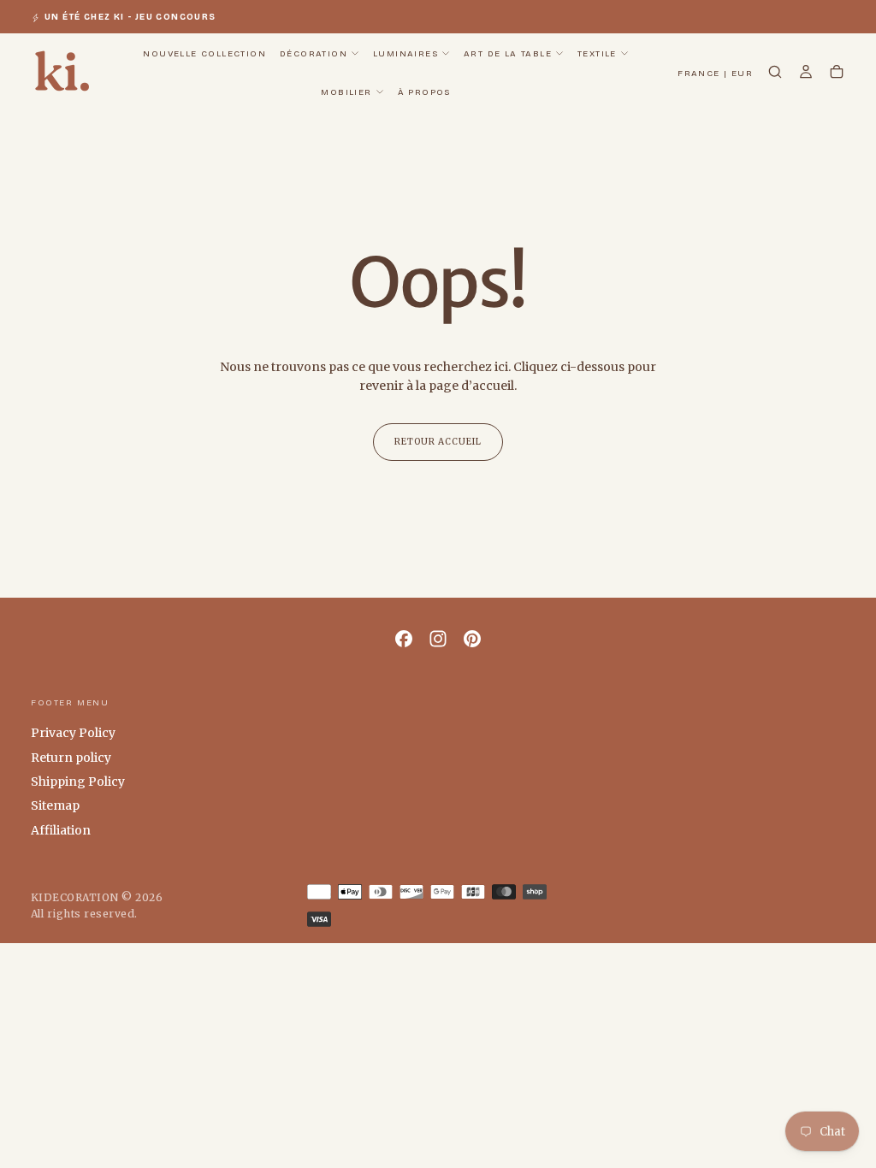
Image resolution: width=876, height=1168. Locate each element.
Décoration (313, 54)
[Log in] (805, 73)
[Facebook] (404, 638)
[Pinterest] (472, 638)
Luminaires (405, 54)
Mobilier (346, 92)
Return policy (71, 757)
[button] (715, 74)
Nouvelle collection (204, 54)
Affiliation (61, 830)
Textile (597, 54)
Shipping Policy (78, 781)
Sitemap (55, 805)
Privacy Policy (73, 732)
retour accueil (438, 441)
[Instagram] (438, 638)
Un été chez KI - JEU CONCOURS (130, 17)
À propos (424, 92)
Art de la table (508, 54)
